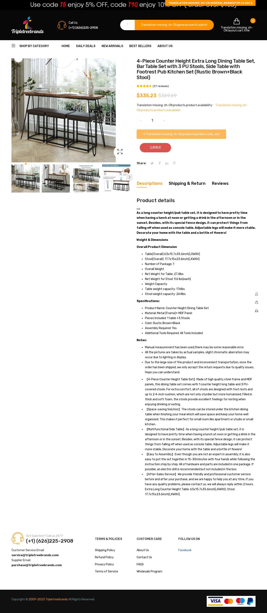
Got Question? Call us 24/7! (44, 536)
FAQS (140, 564)
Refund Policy (104, 557)
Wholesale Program (149, 571)
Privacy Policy (104, 564)
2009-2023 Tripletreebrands (48, 599)
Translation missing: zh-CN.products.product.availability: (175, 105)
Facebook (184, 550)
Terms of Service (106, 571)
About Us (143, 550)
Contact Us (144, 557)
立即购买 (155, 147)
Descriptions (149, 183)
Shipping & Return (187, 183)
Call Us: (73, 23)
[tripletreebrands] (27, 25)
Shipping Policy (105, 550)
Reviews (220, 183)
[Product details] (138, 208)
